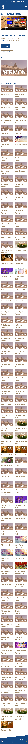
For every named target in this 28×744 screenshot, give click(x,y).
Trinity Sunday (4, 134)
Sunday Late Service (6, 94)
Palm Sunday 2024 (6, 545)
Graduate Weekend (6, 301)
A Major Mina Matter (20, 171)
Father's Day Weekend (20, 301)
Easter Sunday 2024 (20, 558)
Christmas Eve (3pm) (6, 455)
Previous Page (7, 51)
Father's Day (18, 134)
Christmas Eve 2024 (6, 730)
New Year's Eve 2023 (6, 466)
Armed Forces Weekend (21, 145)
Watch (5, 46)
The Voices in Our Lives (7, 263)
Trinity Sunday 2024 (6, 585)
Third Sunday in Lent (20, 519)
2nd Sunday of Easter (6, 290)
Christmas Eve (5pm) (20, 455)
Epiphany (17, 466)
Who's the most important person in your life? (6, 492)
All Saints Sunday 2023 (21, 404)
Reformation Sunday (6, 237)
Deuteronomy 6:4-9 (13, 40)
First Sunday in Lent (6, 277)
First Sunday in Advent (20, 250)
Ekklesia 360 (14, 742)
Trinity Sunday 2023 (20, 290)
